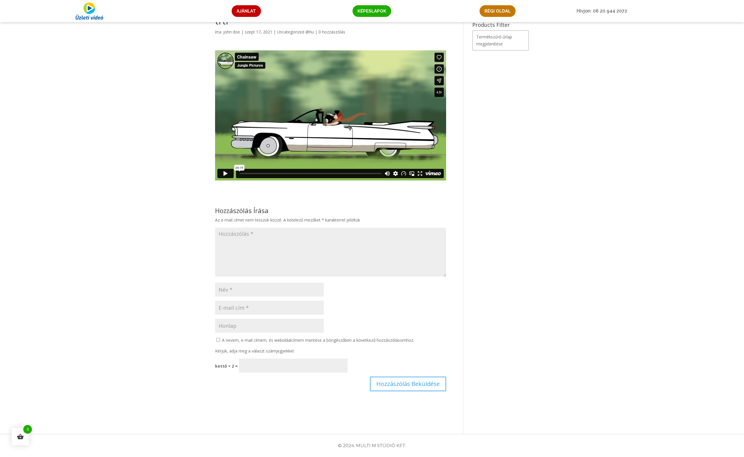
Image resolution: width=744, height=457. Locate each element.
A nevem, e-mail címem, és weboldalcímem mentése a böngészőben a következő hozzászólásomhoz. (318, 340)
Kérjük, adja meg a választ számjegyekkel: (254, 351)
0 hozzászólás (332, 32)
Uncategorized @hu (295, 32)
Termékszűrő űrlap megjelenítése (494, 40)
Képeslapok (371, 11)
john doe (231, 32)
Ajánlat (246, 11)
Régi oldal (497, 11)
